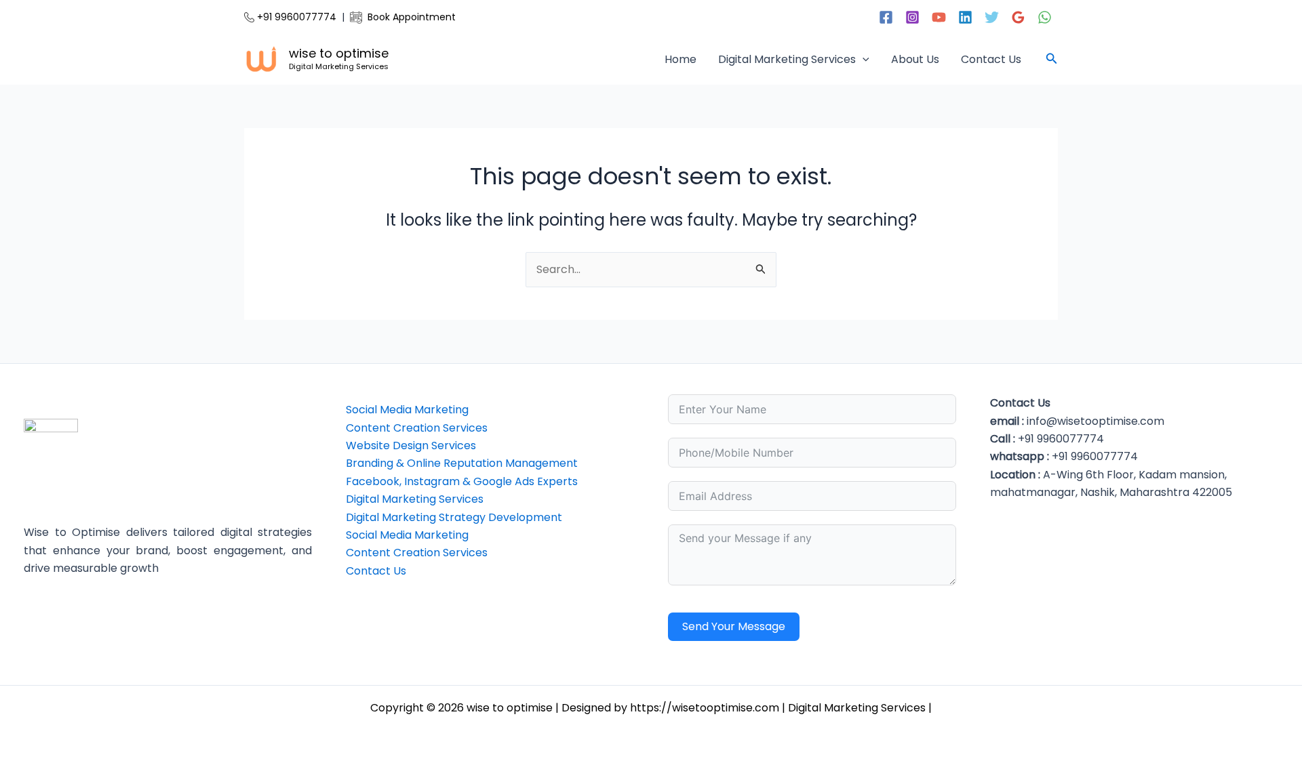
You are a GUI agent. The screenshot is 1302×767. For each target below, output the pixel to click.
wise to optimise (339, 53)
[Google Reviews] (1018, 17)
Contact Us (991, 59)
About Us (915, 59)
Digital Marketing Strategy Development (454, 517)
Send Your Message (733, 626)
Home (680, 59)
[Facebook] (886, 17)
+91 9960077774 (295, 17)
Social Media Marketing (407, 409)
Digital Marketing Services (787, 59)
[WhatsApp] (1044, 17)
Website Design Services (411, 445)
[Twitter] (992, 17)
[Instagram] (912, 17)
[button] (862, 59)
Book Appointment (409, 17)
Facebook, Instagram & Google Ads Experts (462, 481)
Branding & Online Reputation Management (462, 463)
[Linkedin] (965, 17)
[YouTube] (939, 17)
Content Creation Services (417, 428)
